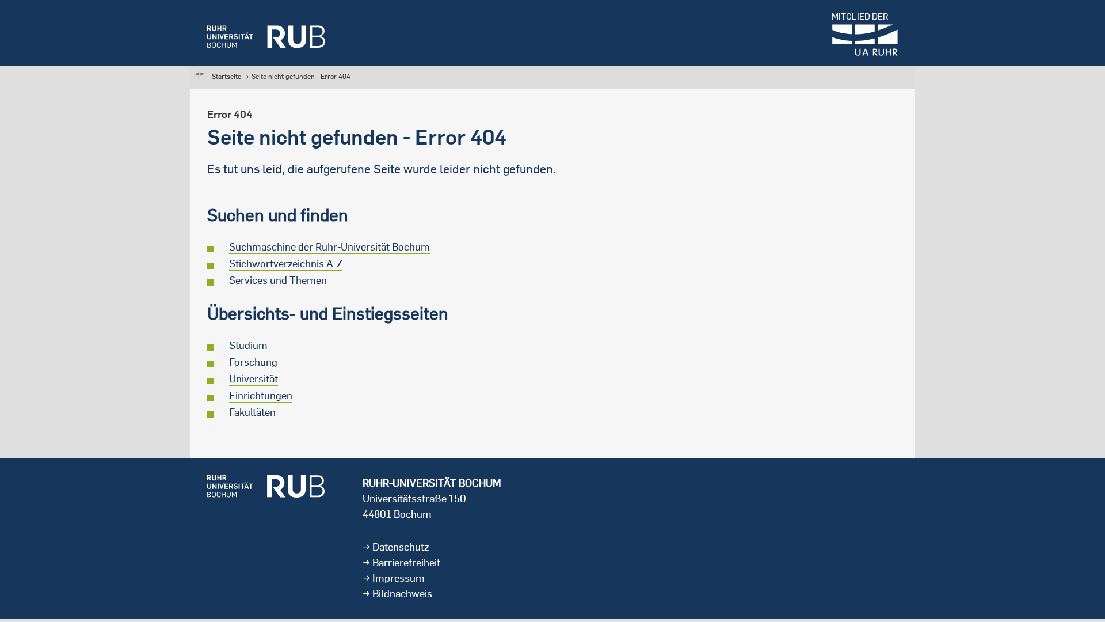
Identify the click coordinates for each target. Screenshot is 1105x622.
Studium (248, 345)
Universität (253, 378)
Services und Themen (278, 280)
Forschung (253, 362)
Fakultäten (252, 412)
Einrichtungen (260, 395)
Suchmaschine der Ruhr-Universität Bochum (329, 246)
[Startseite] (266, 33)
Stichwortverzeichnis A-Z (285, 263)
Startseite (226, 76)
